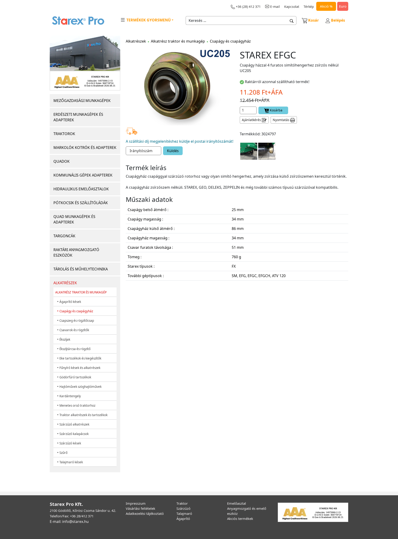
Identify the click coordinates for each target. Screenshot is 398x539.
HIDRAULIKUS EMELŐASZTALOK (81, 188)
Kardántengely (70, 396)
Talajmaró (184, 513)
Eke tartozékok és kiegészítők (80, 358)
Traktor (182, 503)
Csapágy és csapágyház (76, 311)
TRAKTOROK (64, 133)
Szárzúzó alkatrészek (74, 424)
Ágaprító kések (70, 302)
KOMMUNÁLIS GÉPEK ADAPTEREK (82, 175)
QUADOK (61, 161)
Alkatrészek (136, 41)
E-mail (274, 6)
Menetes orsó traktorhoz (77, 405)
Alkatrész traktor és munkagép (178, 41)
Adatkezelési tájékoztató (145, 513)
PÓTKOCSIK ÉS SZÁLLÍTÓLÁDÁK (80, 202)
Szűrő (63, 453)
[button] (291, 20)
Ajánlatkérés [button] (252, 120)
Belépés (337, 20)
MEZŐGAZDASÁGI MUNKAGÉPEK (82, 100)
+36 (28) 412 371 (248, 6)
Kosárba (275, 110)
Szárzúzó (183, 508)
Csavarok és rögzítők (74, 330)
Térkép (309, 6)
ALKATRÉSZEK (65, 282)
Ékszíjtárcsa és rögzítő (75, 349)
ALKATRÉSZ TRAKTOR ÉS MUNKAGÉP (81, 292)
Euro (342, 6)
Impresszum (136, 503)
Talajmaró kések (71, 462)
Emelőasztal (236, 503)
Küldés (173, 150)
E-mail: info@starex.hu (69, 521)
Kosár (313, 20)
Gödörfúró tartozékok (75, 377)
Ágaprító (183, 518)
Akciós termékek (240, 518)
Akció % (326, 6)
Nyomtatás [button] (281, 120)
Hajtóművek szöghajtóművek (80, 387)
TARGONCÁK (64, 235)
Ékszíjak (64, 339)
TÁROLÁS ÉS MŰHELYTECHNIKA (80, 269)
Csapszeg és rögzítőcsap (76, 321)
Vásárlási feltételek (140, 508)
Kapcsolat (291, 6)
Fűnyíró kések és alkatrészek (79, 368)
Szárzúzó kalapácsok (74, 434)
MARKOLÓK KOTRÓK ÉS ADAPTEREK (84, 147)
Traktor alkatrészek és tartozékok (83, 415)
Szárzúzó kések (70, 443)
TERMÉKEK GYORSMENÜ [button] (148, 20)
